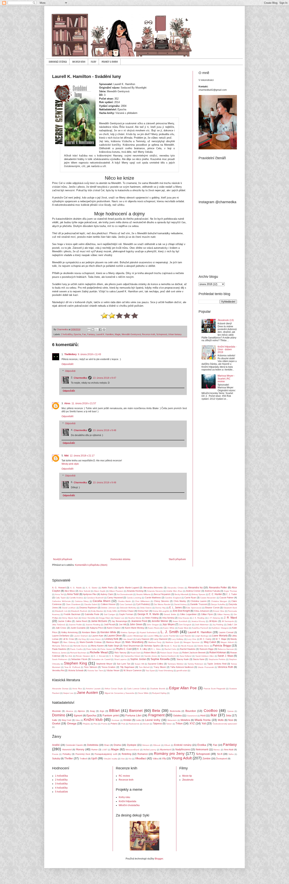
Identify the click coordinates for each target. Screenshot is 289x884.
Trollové (83, 758)
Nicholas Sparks (152, 645)
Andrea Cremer (193, 591)
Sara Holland (186, 656)
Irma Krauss (183, 618)
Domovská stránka (58, 61)
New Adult (229, 749)
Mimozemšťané (132, 750)
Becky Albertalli (181, 594)
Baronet (136, 710)
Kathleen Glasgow (220, 628)
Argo (102, 711)
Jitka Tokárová (58, 624)
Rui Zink (68, 656)
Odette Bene (203, 646)
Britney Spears (198, 594)
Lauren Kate (97, 635)
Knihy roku (124, 797)
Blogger (159, 858)
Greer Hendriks (88, 618)
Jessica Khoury (198, 621)
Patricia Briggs (222, 645)
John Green (136, 624)
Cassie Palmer (227, 597)
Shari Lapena (120, 659)
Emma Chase (127, 611)
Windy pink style (70, 464)
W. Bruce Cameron (132, 670)
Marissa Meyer (113, 642)
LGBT (104, 750)
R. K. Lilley (142, 649)
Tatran (169, 724)
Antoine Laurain (93, 688)
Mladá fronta (203, 719)
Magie (118, 334)
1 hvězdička (61, 775)
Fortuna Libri (133, 715)
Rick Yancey (120, 652)
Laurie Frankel (169, 636)
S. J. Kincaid (99, 656)
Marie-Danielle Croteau (91, 642)
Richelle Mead (99, 652)
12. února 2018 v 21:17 (82, 455)
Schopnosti (161, 334)
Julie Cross (60, 628)
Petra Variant (106, 649)
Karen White (168, 628)
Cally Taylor (60, 598)
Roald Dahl (135, 653)
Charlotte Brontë (157, 688)
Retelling (126, 754)
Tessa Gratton (108, 667)
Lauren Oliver (114, 635)
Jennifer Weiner (159, 621)
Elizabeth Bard (230, 608)
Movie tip (187, 775)
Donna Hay (160, 608)
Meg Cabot (210, 642)
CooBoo (211, 710)
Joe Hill (122, 624)
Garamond (192, 716)
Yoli (204, 723)
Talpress (157, 723)
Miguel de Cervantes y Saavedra (119, 693)
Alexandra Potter (218, 587)
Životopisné (221, 758)
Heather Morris (134, 618)
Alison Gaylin (100, 591)
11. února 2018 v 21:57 (84, 403)
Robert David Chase (169, 653)
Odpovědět (67, 364)
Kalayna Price (96, 628)
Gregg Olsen (104, 618)
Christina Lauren (199, 601)
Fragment (156, 715)
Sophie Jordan (138, 659)
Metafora (185, 720)
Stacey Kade (183, 659)
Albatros (69, 711)
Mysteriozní (165, 749)
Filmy (93, 61)
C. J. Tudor (231, 594)
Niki (66, 455)
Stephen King (75, 663)
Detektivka (92, 745)
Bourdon (190, 710)
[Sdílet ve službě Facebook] (100, 330)
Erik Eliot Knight (181, 611)
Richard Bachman (78, 653)
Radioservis (134, 724)
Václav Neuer (113, 670)
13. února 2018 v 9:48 (104, 430)
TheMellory (70, 354)
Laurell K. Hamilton (105, 334)
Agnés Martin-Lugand (128, 587)
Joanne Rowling (93, 624)
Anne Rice (77, 688)
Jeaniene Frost (139, 621)
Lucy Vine (191, 639)
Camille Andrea (76, 598)
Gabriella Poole (92, 614)
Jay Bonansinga (119, 621)
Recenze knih (78, 61)
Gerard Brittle (170, 614)
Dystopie (131, 745)
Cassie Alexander (208, 598)
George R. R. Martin (148, 614)
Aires (67, 403)
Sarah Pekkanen (59, 659)
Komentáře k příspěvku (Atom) (91, 565)
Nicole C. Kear (170, 646)
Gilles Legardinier (188, 614)
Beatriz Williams (143, 594)
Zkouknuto (187, 779)
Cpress (230, 711)
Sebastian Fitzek (79, 659)
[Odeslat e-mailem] (89, 330)
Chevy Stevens (161, 601)
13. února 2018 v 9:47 (104, 378)
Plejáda (86, 724)
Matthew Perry (155, 642)
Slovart (146, 724)
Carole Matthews (153, 597)
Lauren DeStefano (60, 635)
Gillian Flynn (207, 614)
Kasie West (183, 628)
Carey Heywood (115, 597)
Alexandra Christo (175, 588)
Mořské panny (149, 750)
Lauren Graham (81, 636)
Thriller (68, 758)
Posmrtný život (82, 754)
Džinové (156, 745)
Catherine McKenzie (61, 601)
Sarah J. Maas (225, 656)
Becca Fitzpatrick (162, 594)
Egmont (78, 715)
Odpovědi (70, 371)
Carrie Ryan (190, 597)
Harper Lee (119, 618)
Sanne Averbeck (168, 656)
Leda (138, 720)
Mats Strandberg (134, 642)
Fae (84, 334)
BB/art (114, 710)
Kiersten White (108, 632)
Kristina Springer (128, 632)
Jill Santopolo (228, 621)
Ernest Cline (218, 611)
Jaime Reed (81, 621)
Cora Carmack (126, 604)
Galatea (177, 715)
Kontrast (115, 720)
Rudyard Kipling (159, 693)
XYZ (192, 723)
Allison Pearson (116, 591)
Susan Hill (139, 664)
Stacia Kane (198, 659)
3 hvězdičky (61, 783)
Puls (123, 724)
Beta (156, 710)
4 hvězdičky (61, 787)
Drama (117, 745)
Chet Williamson (142, 601)
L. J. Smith (170, 632)
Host (202, 715)
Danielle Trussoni (198, 604)
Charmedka (80, 378)
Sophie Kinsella (160, 659)
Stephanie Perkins (217, 659)
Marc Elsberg (69, 642)
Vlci (130, 759)
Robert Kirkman (217, 652)
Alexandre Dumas (60, 688)
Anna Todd (73, 594)
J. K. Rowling (198, 618)
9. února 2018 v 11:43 (89, 354)
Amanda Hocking (135, 591)
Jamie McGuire (99, 621)
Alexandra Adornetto (153, 587)
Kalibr (54, 720)
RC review (124, 775)
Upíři (94, 758)
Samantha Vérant (132, 656)
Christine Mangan (219, 601)
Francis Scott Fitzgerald (214, 688)
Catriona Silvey (82, 601)
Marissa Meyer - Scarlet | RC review (226, 378)
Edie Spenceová (193, 608)
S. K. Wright (114, 656)
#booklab (56, 711)
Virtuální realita (110, 759)
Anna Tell (59, 594)
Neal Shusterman (131, 645)
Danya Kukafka (218, 604)
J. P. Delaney (214, 618)
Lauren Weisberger (135, 636)
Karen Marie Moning (134, 628)
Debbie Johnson (108, 608)
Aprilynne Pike (90, 594)
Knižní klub (93, 720)
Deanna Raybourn (88, 607)
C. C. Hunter (215, 594)
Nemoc (217, 750)
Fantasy (91, 334)
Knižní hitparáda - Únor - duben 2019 (227, 349)
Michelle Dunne (80, 646)
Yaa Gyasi (150, 670)
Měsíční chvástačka (129, 805)
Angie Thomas (230, 591)
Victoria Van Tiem (95, 670)
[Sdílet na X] (96, 330)
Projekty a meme (110, 61)
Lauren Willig (153, 636)
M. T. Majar (221, 639)
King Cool (66, 720)
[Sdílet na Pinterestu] (104, 330)
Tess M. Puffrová (72, 667)
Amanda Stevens (155, 591)
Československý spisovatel (225, 724)
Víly (164, 758)
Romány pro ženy (169, 753)
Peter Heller (91, 649)
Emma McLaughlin (161, 611)
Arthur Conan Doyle (114, 688)
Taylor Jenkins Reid (216, 664)
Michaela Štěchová (61, 646)
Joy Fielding (218, 624)
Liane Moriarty (219, 635)
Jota (228, 715)
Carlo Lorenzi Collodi (136, 688)
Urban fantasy (175, 334)
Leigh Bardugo (202, 636)
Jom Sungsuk (185, 624)
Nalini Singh (113, 645)
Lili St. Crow (68, 639)
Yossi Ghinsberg (165, 670)
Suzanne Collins (155, 664)
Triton (179, 723)
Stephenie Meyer (104, 664)
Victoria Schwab (75, 670)
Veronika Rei (58, 670)
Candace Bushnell (95, 598)
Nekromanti (202, 749)
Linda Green (95, 639)
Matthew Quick (172, 642)
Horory (80, 749)
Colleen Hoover (108, 604)
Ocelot (56, 723)
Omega (71, 723)
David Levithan (69, 608)
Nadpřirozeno (182, 749)
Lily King (82, 639)
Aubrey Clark (106, 594)
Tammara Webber (176, 664)
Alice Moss (69, 591)
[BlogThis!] (93, 330)
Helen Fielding (151, 618)
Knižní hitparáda (127, 801)
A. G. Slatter (92, 588)
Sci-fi (219, 754)
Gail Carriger (109, 614)
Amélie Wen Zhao (174, 591)
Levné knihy (152, 719)
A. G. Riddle (76, 588)
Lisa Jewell (128, 639)
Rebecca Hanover (226, 649)
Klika (77, 720)
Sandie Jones (150, 656)
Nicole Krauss (187, 646)
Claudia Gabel (90, 604)
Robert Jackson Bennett (193, 652)
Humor (94, 749)
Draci (106, 745)
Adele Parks (107, 587)
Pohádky (67, 754)
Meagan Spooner (191, 642)
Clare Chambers (73, 604)
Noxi (230, 720)
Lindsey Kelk (111, 639)
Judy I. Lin (232, 624)
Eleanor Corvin (212, 607)
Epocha (77, 334)
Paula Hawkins (59, 649)
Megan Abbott (227, 642)
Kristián (127, 720)
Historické (67, 749)
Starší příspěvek (177, 559)
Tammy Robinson (195, 664)
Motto (221, 720)
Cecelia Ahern (101, 600)
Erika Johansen (201, 611)
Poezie (55, 754)
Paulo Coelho (76, 649)
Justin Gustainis (78, 628)
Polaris (114, 723)
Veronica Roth (225, 667)
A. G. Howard (59, 587)
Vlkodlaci (140, 758)
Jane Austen (87, 692)
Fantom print (111, 715)
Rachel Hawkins (187, 649)
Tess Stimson (90, 667)
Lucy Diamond (160, 639)
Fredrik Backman (72, 614)
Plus (96, 724)
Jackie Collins (64, 621)
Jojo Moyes (168, 624)
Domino (58, 715)
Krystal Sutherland (148, 632)
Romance (142, 754)
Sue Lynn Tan (123, 664)
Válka (155, 758)
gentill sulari (182, 670)
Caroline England (173, 598)
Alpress (81, 711)
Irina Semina (168, 618)
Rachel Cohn (170, 649)
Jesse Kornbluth (180, 621)
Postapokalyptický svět (106, 754)
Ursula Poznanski (206, 667)
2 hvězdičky (67, 334)
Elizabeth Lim (61, 611)
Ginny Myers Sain (70, 618)
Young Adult (181, 758)
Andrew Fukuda (212, 591)
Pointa (104, 724)
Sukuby (56, 758)
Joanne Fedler (75, 624)
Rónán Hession (83, 656)
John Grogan (153, 624)
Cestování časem (74, 745)
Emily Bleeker (97, 611)
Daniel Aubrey (180, 604)
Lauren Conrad (226, 632)
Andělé (56, 745)
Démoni (145, 745)
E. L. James (175, 607)
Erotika (201, 744)
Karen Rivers (154, 628)
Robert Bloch (150, 652)
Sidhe (231, 754)
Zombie (206, 758)
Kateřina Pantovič (200, 628)
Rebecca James (59, 653)
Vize (123, 759)
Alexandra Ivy (195, 587)
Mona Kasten (97, 645)
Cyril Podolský (143, 604)
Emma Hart (143, 611)
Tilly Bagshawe (127, 667)
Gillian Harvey (223, 614)
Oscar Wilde (143, 693)
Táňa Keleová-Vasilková (181, 667)
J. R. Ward (230, 617)
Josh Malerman (202, 624)
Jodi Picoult (109, 624)
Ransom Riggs (207, 649)
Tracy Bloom (160, 667)
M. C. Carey (206, 639)
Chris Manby (180, 601)
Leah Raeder (185, 636)
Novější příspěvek (62, 559)
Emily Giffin (112, 611)
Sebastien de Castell (100, 659)
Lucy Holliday (177, 639)
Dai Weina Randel (162, 604)
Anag (92, 711)
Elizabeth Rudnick (79, 611)
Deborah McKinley (128, 608)
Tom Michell (144, 667)
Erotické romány (182, 745)
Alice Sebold (84, 591)
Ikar (214, 715)
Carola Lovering (134, 598)
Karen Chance (114, 628)
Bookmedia (175, 711)
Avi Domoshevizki (125, 594)
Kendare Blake (89, 632)
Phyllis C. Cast (124, 649)
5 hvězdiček (61, 791)
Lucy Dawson (142, 639)
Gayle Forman (126, 614)
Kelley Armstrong (69, 632)
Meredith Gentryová (131, 334)
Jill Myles (213, 621)
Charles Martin (124, 601)
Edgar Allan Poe (183, 688)
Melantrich (172, 720)
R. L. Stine (156, 649)
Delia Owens (146, 608)
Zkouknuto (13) (226, 320)
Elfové (167, 745)
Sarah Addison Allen (204, 656)
